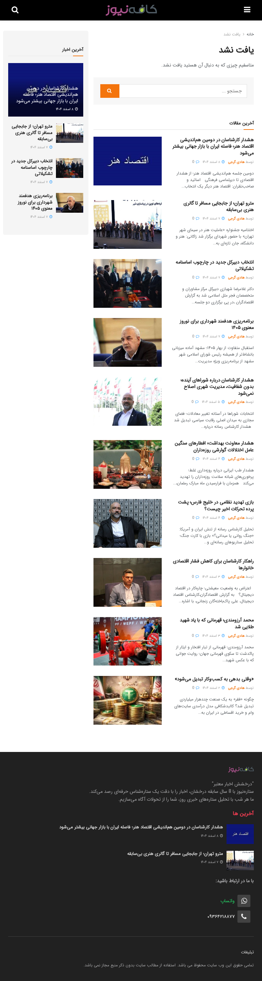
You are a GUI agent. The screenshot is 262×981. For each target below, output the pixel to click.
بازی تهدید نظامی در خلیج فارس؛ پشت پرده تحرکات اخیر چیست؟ (216, 505)
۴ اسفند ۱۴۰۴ (212, 459)
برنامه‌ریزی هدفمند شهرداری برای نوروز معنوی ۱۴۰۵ (217, 324)
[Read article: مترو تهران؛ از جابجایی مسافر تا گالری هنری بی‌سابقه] (127, 224)
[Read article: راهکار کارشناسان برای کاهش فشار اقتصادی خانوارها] (127, 582)
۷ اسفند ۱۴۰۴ (212, 218)
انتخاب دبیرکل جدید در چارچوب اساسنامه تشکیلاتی (215, 265)
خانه (250, 34)
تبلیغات (247, 952)
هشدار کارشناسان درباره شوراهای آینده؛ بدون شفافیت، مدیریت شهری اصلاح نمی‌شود (217, 386)
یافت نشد (232, 34)
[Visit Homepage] (131, 10)
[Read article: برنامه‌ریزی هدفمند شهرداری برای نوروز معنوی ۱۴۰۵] (127, 342)
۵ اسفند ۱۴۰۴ (211, 402)
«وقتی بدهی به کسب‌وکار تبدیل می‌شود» (214, 679)
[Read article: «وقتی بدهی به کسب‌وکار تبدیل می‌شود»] (127, 700)
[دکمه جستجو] (15, 10)
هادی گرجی (236, 162)
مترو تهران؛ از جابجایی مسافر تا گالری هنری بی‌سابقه (219, 206)
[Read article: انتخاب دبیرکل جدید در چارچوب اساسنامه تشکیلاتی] (127, 283)
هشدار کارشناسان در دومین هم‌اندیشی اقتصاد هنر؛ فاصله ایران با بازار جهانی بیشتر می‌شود (213, 146)
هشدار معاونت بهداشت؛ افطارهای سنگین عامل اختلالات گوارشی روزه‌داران (214, 446)
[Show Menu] (247, 10)
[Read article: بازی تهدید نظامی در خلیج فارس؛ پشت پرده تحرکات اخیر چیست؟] (127, 523)
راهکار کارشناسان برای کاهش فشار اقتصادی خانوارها (213, 564)
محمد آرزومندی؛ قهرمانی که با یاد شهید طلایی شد (217, 623)
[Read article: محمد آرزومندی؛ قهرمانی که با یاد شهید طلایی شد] (127, 641)
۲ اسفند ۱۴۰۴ (212, 688)
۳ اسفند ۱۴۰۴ (211, 576)
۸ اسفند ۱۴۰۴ (212, 162)
